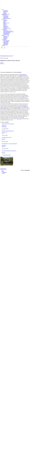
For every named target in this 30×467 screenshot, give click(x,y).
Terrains (4, 12)
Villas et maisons (5, 11)
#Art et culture (4, 125)
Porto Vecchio (5, 26)
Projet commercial (5, 17)
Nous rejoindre (5, 38)
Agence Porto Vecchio (6, 40)
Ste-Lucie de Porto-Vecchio (7, 28)
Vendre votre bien (5, 16)
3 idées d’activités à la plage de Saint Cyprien (6, 56)
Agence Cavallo (5, 42)
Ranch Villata (17, 107)
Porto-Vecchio (23, 74)
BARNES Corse (1, 55)
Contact (3, 45)
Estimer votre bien (5, 15)
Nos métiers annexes (6, 34)
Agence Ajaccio (5, 44)
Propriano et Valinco (6, 27)
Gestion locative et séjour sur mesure (8, 31)
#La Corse (1, 62)
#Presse (3, 133)
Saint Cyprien (3, 107)
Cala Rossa (5, 24)
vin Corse (19, 118)
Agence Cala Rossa (6, 41)
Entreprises (5, 13)
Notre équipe (5, 37)
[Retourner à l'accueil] (6, 8)
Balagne (4, 22)
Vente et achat (5, 30)
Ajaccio (4, 21)
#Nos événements (4, 126)
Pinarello (25, 106)
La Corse (5, 55)
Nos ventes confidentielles (7, 18)
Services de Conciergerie (6, 32)
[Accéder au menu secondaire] (0, 5)
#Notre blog (2, 63)
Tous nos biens (5, 10)
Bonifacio (4, 23)
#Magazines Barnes (4, 132)
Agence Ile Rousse (6, 43)
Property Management (6, 33)
